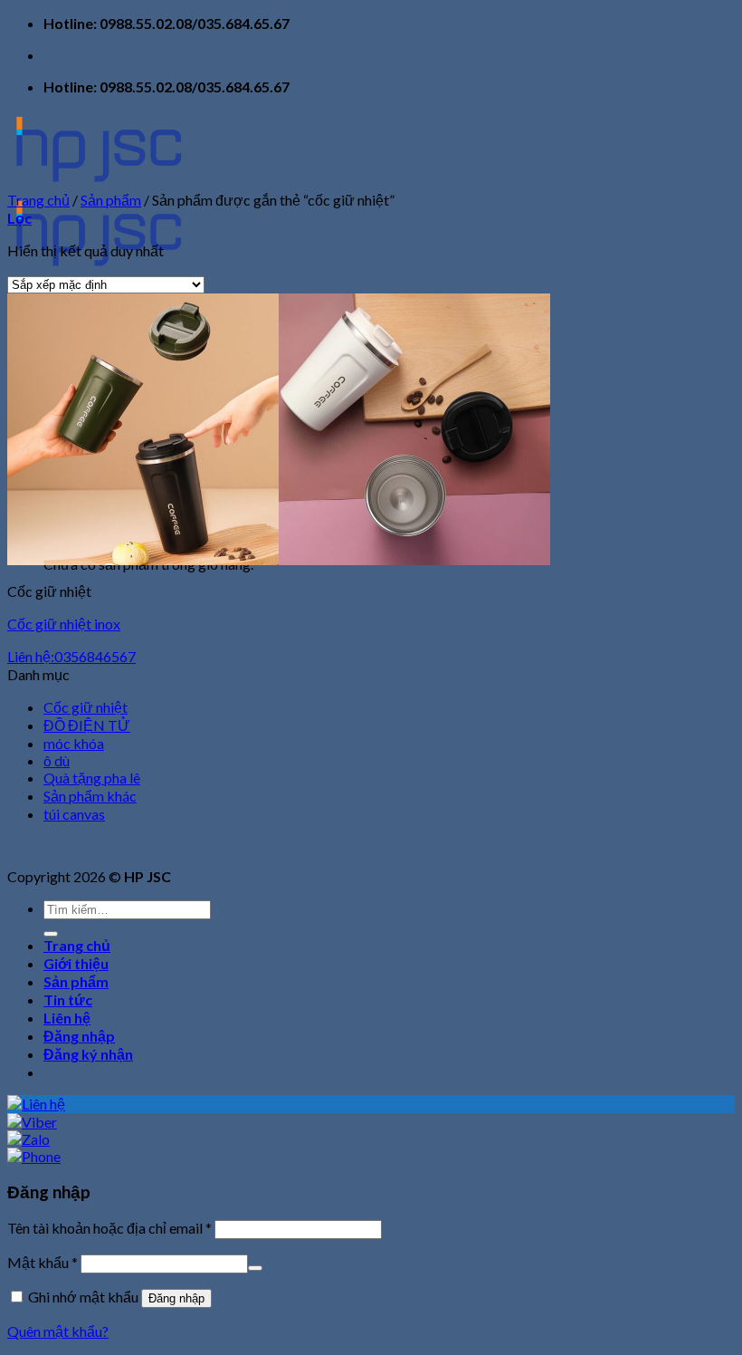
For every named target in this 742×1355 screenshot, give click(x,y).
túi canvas (74, 813)
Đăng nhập (176, 1298)
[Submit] (50, 934)
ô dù (56, 760)
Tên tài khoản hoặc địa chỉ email (109, 1227)
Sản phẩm (111, 199)
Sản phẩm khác (90, 795)
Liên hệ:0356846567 (71, 656)
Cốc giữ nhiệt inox (63, 623)
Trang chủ (38, 199)
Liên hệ (66, 1017)
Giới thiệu (76, 963)
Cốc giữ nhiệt (85, 707)
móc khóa (73, 743)
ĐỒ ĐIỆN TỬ (86, 725)
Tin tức (67, 999)
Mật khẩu (42, 1262)
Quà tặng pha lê (91, 777)
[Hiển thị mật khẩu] (255, 1268)
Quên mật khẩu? (58, 1331)
